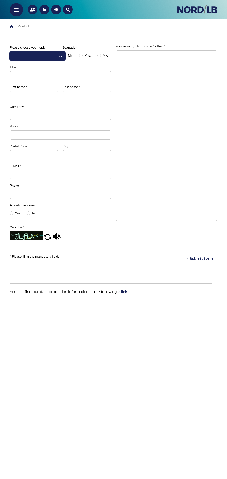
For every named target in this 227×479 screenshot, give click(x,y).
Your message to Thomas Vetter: (140, 46)
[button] (68, 9)
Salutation (70, 47)
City (65, 146)
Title (13, 67)
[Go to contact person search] (32, 9)
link (124, 291)
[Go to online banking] (44, 9)
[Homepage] (11, 26)
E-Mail (15, 166)
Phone (14, 185)
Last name (71, 87)
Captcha (17, 227)
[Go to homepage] (197, 9)
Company (17, 106)
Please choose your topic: (29, 47)
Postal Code (18, 146)
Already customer (22, 205)
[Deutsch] (56, 9)
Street (14, 126)
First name (18, 87)
